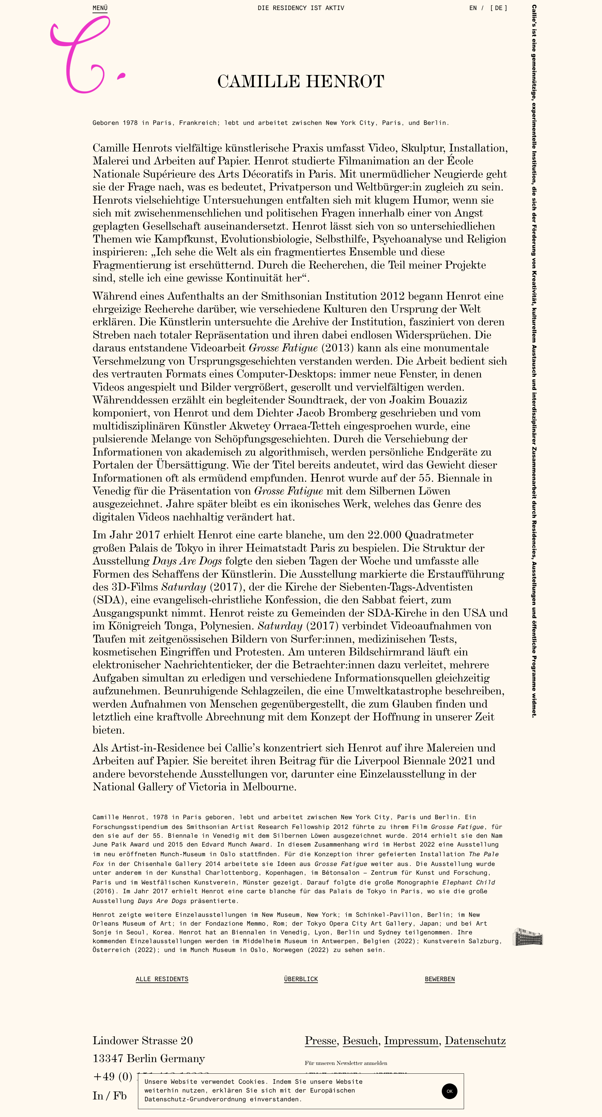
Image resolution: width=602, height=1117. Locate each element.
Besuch (360, 1040)
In (97, 1095)
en (473, 9)
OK (450, 1091)
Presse (320, 1040)
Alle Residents (162, 980)
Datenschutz (475, 1040)
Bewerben (440, 980)
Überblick (301, 980)
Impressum (411, 1040)
